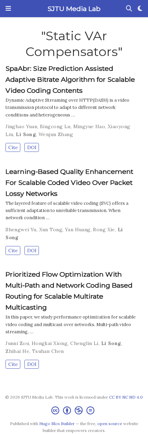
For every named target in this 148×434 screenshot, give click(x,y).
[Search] (129, 9)
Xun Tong (50, 229)
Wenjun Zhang (56, 134)
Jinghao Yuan (21, 126)
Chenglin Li (84, 343)
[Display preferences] (140, 9)
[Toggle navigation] (8, 8)
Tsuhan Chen (48, 351)
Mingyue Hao (89, 126)
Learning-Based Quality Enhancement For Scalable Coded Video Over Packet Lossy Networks (69, 182)
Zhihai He (17, 351)
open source (109, 423)
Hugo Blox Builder (57, 423)
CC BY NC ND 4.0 (126, 397)
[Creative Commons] (74, 410)
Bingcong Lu (55, 126)
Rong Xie (104, 229)
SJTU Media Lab (74, 8)
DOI (31, 147)
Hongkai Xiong (49, 343)
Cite (13, 147)
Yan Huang (78, 229)
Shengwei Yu (21, 229)
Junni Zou (17, 343)
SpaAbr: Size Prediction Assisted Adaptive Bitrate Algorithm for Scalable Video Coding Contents (70, 79)
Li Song (26, 134)
